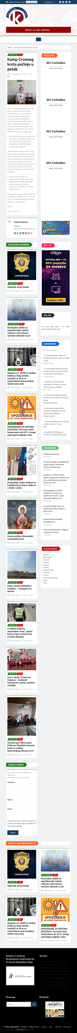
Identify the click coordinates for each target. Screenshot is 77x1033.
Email (9, 809)
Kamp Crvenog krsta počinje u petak (26, 47)
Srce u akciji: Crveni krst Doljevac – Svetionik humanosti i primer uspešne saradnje (21, 681)
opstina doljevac (55, 978)
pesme (50, 981)
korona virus (48, 974)
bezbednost (43, 964)
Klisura (62, 971)
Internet (46, 562)
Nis (44, 978)
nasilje (41, 978)
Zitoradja (61, 989)
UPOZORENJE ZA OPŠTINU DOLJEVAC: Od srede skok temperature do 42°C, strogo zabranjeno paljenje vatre (21, 431)
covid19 (50, 964)
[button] (55, 1009)
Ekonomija (47, 557)
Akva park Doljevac (54, 961)
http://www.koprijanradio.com (24, 229)
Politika (46, 567)
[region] (55, 1009)
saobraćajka (52, 986)
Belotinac (66, 961)
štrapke (45, 991)
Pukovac (60, 984)
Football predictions (51, 403)
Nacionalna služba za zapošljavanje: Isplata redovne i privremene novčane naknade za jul (18, 331)
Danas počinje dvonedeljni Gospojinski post (20, 537)
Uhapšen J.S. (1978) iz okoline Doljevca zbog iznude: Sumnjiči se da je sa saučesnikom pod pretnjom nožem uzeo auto (21, 378)
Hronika (46, 560)
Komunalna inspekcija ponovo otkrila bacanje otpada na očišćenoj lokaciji (56, 397)
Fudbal (56, 968)
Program (46, 573)
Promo (45, 575)
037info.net (29, 1029)
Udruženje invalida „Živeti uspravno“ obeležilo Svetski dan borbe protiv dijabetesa (54, 410)
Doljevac (45, 968)
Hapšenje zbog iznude (18, 287)
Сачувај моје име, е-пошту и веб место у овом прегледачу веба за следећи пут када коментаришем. (21, 823)
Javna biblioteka (62, 968)
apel (62, 961)
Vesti (45, 583)
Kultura (46, 565)
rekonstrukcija (44, 986)
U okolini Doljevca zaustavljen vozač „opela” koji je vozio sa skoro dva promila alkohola (20, 632)
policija (55, 981)
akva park (45, 961)
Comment (11, 782)
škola (41, 991)
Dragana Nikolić (49, 416)
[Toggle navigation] (38, 39)
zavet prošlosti (52, 989)
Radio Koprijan (15, 74)
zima (57, 989)
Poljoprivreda (48, 570)
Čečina (66, 989)
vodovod (45, 989)
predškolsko (54, 984)
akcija (41, 961)
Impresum (67, 1027)
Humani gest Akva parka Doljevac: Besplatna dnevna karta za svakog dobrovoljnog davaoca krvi (20, 746)
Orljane (67, 978)
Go (34, 1004)
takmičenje (60, 986)
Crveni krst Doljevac (58, 964)
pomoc (42, 984)
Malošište (64, 974)
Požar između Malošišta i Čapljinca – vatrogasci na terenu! (19, 588)
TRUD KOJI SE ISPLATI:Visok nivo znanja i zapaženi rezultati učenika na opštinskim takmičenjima (55, 371)
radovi (65, 984)
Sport (45, 580)
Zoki (45, 427)
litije (58, 974)
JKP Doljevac (56, 971)
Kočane (54, 974)
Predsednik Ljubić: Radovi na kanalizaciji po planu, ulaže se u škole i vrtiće (21, 485)
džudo (52, 968)
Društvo (46, 555)
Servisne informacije (50, 578)
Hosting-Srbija (11, 1029)
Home (10, 47)
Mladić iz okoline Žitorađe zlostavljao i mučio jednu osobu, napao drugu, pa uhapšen (54, 384)
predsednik (48, 984)
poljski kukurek (62, 981)
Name (10, 800)
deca (65, 964)
